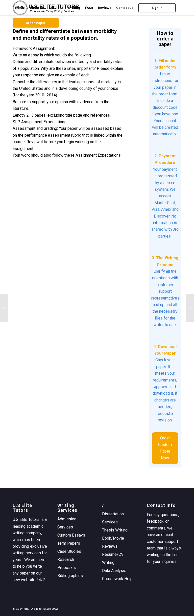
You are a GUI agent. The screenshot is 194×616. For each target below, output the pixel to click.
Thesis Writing (115, 530)
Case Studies (69, 551)
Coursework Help (117, 578)
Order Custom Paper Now (165, 448)
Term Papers (68, 543)
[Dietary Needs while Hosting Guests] (4, 308)
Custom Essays (71, 535)
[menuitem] (20, 7)
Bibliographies (70, 575)
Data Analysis (114, 570)
